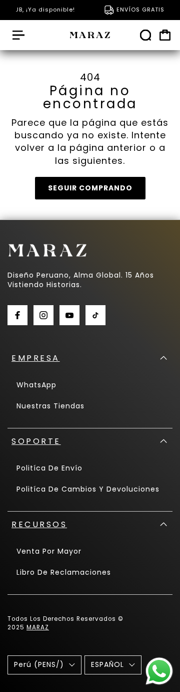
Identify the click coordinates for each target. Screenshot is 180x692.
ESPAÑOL (107, 664)
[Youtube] (70, 315)
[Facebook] (18, 315)
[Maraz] (90, 35)
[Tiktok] (96, 315)
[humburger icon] (19, 35)
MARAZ (37, 627)
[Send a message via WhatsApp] (159, 671)
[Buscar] (145, 35)
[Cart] (165, 35)
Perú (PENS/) (39, 664)
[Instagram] (44, 315)
